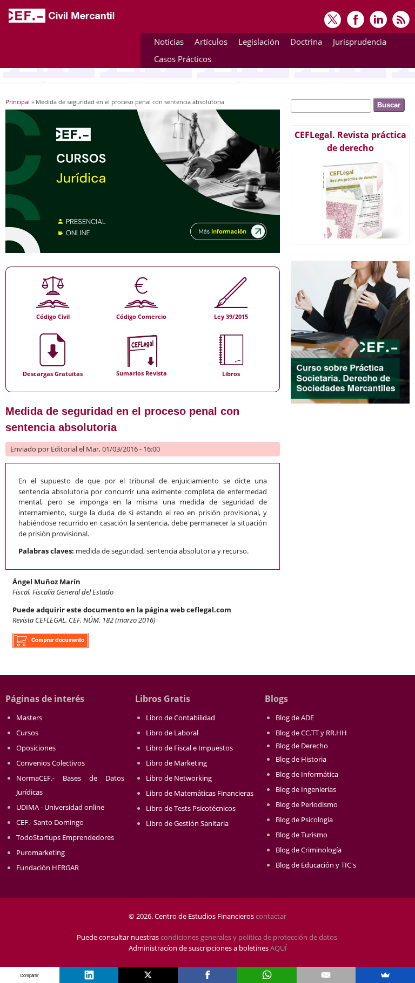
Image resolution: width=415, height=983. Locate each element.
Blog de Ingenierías (306, 789)
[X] (148, 975)
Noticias (169, 41)
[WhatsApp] (267, 975)
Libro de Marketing (176, 763)
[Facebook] (207, 975)
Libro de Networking (179, 778)
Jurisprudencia (356, 43)
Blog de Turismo (301, 834)
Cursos (27, 733)
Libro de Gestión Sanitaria (187, 823)
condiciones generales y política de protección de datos (248, 937)
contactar (271, 916)
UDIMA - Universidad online (60, 807)
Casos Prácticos (180, 60)
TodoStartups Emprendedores (65, 837)
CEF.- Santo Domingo (50, 822)
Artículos (208, 43)
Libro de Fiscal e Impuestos (189, 748)
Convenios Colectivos (50, 763)
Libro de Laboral (172, 733)
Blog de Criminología (309, 850)
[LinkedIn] (89, 975)
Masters (29, 717)
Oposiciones (36, 748)
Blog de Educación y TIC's (316, 865)
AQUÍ (278, 948)
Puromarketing (40, 852)
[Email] (326, 975)
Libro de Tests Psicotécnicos (191, 808)
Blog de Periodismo (307, 804)
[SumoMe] (385, 975)
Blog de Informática (307, 774)
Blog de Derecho (302, 745)
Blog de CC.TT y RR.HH (311, 733)
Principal (17, 102)
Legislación (256, 43)
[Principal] (62, 23)
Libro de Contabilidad (180, 717)
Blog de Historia (301, 759)
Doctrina (303, 43)
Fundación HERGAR (47, 867)
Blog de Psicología (304, 819)
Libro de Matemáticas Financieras (199, 793)
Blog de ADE (295, 717)
